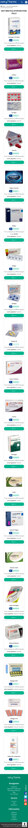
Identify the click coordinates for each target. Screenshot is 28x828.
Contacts (14, 801)
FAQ (14, 803)
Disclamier (14, 814)
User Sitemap (14, 794)
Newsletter (14, 805)
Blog (14, 792)
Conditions (14, 819)
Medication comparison (14, 788)
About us (14, 812)
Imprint (14, 816)
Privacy (14, 818)
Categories (14, 787)
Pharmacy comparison (14, 790)
